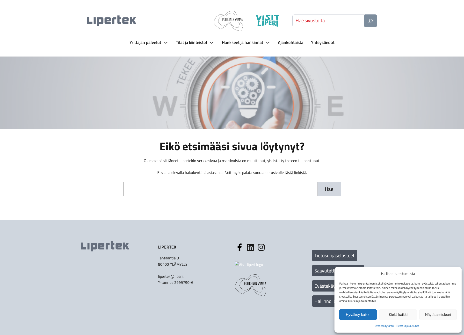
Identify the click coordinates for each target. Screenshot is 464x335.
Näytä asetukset (438, 315)
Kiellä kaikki (398, 315)
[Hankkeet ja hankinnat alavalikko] (267, 43)
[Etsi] (370, 20)
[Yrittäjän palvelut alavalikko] (165, 43)
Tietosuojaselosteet (334, 255)
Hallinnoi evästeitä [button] (333, 301)
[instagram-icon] (250, 247)
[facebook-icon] (239, 247)
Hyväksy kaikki (358, 315)
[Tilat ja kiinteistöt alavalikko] (211, 43)
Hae (329, 189)
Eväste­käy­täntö (384, 325)
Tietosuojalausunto (407, 325)
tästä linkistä (295, 172)
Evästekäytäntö (330, 286)
